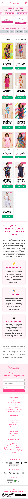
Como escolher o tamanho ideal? (14, 429)
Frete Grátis (14, 422)
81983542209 (15, 444)
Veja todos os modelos (14, 402)
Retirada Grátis (14, 426)
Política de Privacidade (14, 420)
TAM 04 (2, 32)
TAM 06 (7, 32)
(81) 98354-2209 (15, 442)
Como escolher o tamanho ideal (14, 409)
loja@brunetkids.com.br (15, 446)
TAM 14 (26, 32)
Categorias (14, 405)
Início (4, 36)
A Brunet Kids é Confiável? (14, 411)
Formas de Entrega (14, 433)
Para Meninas (10, 36)
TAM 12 (21, 32)
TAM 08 (12, 32)
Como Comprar (14, 418)
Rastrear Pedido (14, 431)
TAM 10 (17, 32)
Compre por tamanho (14, 407)
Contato (14, 435)
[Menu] (3, 3)
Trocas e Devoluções (14, 424)
